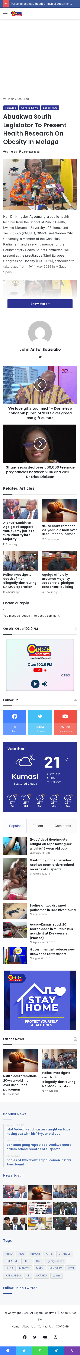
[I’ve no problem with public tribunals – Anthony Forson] (65, 1223)
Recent (37, 826)
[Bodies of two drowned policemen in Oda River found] (15, 911)
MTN (71, 1268)
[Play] (35, 684)
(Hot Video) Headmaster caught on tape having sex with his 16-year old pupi (51, 844)
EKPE (27, 1261)
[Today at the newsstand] (40, 1208)
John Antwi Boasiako (40, 349)
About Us (28, 1326)
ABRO (9, 1253)
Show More (39, 303)
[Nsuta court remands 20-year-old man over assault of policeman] (59, 510)
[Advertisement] (40, 74)
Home (10, 99)
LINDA (9, 1268)
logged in (27, 615)
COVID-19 (62, 1326)
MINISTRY (55, 1268)
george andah (56, 1261)
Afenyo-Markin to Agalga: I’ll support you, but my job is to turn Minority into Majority (19, 531)
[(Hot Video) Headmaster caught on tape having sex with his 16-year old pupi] (15, 846)
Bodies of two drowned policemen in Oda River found (53, 907)
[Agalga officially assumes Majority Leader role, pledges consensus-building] (59, 561)
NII (28, 1275)
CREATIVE (12, 1261)
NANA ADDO (13, 1275)
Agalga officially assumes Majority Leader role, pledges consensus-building (58, 580)
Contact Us (45, 1326)
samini (56, 1275)
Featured (23, 99)
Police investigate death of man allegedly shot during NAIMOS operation (19, 580)
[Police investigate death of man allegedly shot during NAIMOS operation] (20, 561)
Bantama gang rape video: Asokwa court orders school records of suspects (52, 864)
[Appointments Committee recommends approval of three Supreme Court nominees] (15, 1223)
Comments (63, 826)
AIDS (22, 1253)
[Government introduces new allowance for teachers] (15, 955)
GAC (39, 1261)
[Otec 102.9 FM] (28, 13)
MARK (40, 1268)
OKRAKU (41, 1275)
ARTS (49, 1253)
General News (29, 107)
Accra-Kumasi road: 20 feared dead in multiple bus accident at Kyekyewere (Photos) (51, 931)
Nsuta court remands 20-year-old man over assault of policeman (59, 530)
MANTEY (24, 1268)
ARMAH (35, 1253)
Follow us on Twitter (20, 1288)
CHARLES (65, 1253)
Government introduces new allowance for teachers (52, 951)
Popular (15, 826)
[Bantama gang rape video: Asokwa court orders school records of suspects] (15, 879)
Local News (50, 107)
